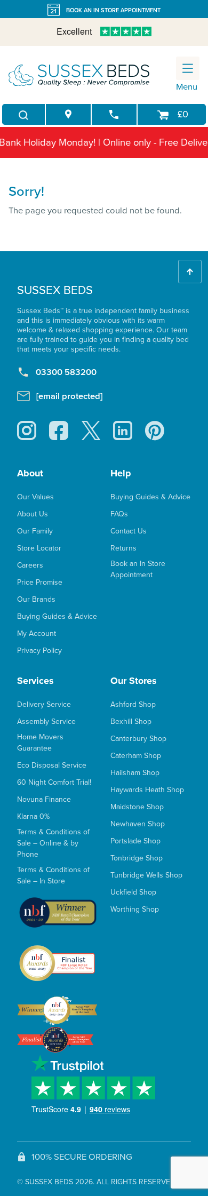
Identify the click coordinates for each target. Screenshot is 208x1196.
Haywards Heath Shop (147, 789)
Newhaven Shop (137, 824)
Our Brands (36, 599)
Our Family (35, 531)
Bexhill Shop (130, 721)
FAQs (119, 514)
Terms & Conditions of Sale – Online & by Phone (53, 843)
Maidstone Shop (137, 806)
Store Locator (39, 548)
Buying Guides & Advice (57, 616)
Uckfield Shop (133, 892)
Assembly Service (46, 721)
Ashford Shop (133, 704)
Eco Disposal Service (51, 765)
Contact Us (128, 531)
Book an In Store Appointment (137, 569)
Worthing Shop (134, 909)
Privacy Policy (39, 650)
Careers (30, 565)
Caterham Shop (135, 755)
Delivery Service (44, 704)
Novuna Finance (44, 799)
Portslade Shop (135, 841)
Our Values (35, 497)
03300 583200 (66, 372)
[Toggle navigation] (187, 68)
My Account (36, 633)
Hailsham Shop (134, 772)
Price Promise (39, 582)
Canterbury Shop (138, 738)
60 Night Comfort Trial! (54, 782)
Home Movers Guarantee (40, 742)
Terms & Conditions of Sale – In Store (53, 875)
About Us (32, 514)
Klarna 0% (33, 816)
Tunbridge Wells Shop (146, 875)
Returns (123, 548)
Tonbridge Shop (136, 858)
